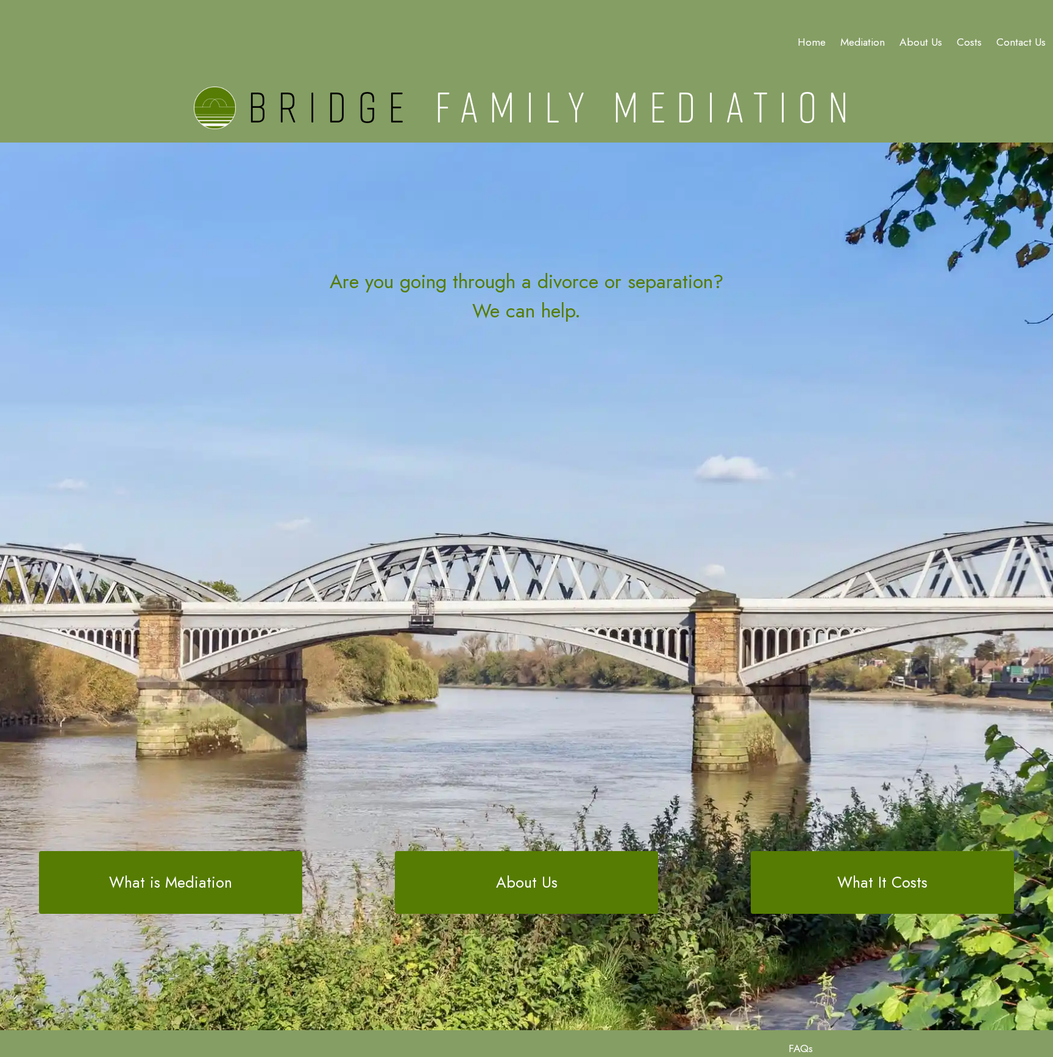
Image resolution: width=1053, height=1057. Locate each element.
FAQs (801, 1048)
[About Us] (526, 858)
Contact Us (1021, 42)
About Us (527, 882)
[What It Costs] (882, 858)
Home (812, 42)
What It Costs (882, 882)
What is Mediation (170, 882)
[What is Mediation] (170, 858)
